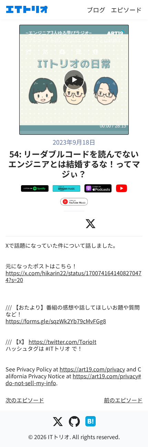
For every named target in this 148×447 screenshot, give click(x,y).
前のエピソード (123, 400)
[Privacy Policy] (96, 52)
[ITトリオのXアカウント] (57, 422)
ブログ (96, 9)
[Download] (62, 52)
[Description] (79, 52)
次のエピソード (25, 400)
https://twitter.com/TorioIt (62, 341)
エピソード (126, 9)
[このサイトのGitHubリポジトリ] (74, 422)
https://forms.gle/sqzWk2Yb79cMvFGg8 (56, 321)
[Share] (29, 52)
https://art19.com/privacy (92, 369)
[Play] (74, 79)
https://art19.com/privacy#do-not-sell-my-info (73, 379)
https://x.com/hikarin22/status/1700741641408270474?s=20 (73, 276)
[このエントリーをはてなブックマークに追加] (90, 422)
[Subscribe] (46, 52)
